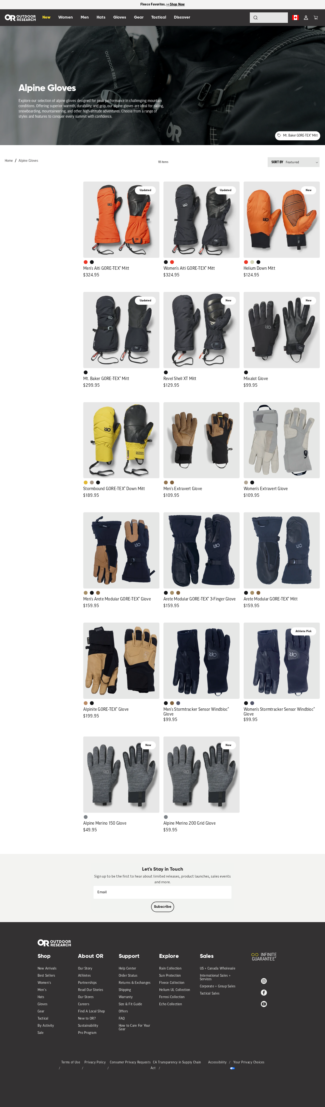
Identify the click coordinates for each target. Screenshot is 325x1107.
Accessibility (217, 1062)
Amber (86, 482)
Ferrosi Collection (172, 997)
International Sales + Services (215, 977)
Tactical (43, 1019)
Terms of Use (70, 1062)
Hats (41, 997)
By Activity (46, 1026)
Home (9, 161)
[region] (162, 4)
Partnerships (87, 983)
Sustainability (88, 1026)
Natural (86, 703)
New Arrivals (47, 968)
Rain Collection (170, 968)
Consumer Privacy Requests (130, 1062)
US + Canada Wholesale (217, 968)
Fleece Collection (171, 983)
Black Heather (86, 817)
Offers (123, 1011)
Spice (86, 262)
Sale (41, 1033)
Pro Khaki (252, 262)
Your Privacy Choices (248, 1062)
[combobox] (269, 17)
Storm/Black (178, 703)
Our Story (85, 968)
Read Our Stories (90, 990)
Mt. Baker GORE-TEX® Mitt (300, 135)
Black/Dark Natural (86, 593)
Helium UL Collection (174, 990)
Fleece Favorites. (153, 4)
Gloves (43, 1004)
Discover (182, 17)
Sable (92, 482)
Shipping (125, 990)
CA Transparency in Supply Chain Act (176, 1065)
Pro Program (87, 1033)
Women (65, 17)
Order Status (128, 976)
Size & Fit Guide (130, 1004)
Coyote (172, 482)
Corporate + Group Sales (218, 986)
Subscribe (162, 907)
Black (92, 262)
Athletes (84, 976)
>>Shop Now (175, 4)
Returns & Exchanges (135, 983)
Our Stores (86, 997)
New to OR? (87, 1019)
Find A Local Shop (91, 1011)
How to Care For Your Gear (134, 1027)
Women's (44, 983)
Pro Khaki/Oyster (246, 482)
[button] (316, 17)
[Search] (242, 17)
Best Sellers (46, 976)
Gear (41, 1011)
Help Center (127, 968)
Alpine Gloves (28, 161)
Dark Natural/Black (166, 482)
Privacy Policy (95, 1062)
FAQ (122, 1019)
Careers (83, 1004)
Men (85, 17)
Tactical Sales (210, 993)
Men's (42, 990)
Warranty (126, 997)
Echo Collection (170, 1004)
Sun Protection (170, 976)
